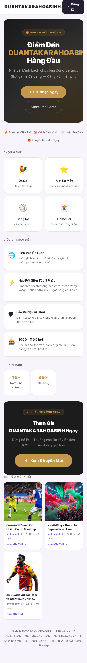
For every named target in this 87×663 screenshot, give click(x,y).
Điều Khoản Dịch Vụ (35, 640)
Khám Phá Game (43, 107)
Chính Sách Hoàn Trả (59, 636)
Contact (10, 636)
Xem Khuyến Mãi (46, 460)
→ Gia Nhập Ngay (43, 92)
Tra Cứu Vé (57, 640)
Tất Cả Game (74, 640)
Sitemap (43, 645)
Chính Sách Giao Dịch (30, 636)
